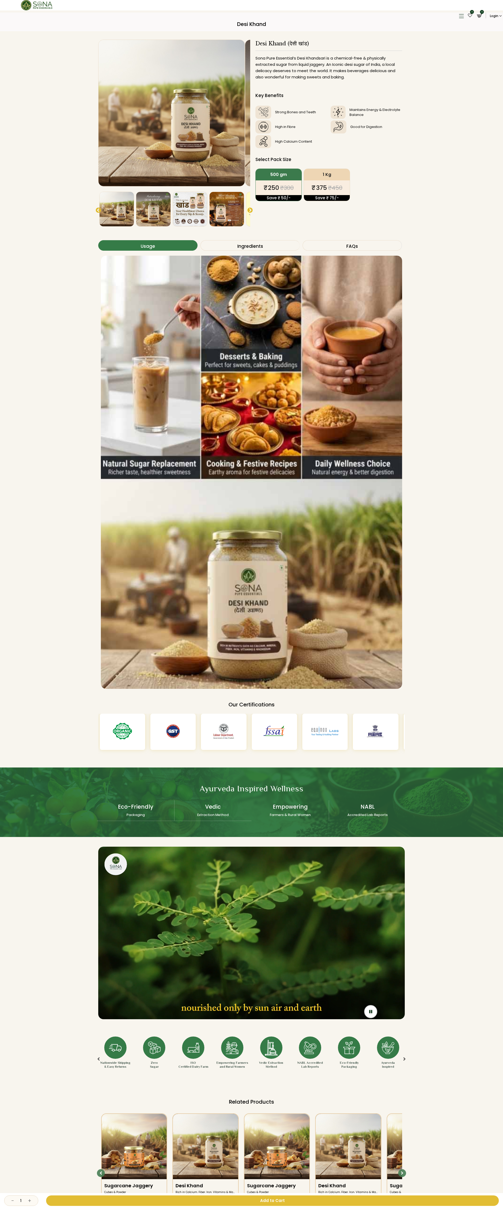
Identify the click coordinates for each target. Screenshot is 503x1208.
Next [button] (249, 210)
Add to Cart (272, 1200)
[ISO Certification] (325, 732)
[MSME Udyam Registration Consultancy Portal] (274, 732)
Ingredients (249, 245)
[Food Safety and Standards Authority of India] (173, 732)
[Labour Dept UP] (122, 732)
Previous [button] (98, 210)
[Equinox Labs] (223, 732)
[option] (171, 113)
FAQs (352, 245)
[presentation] (98, 1048)
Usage (147, 245)
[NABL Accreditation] (375, 732)
